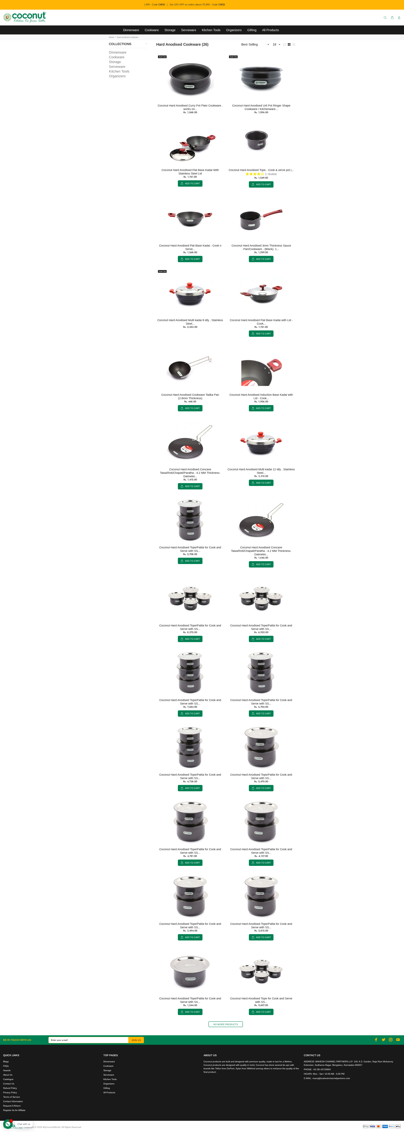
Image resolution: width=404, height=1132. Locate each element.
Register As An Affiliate (14, 1110)
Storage (115, 62)
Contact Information (13, 1101)
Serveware (117, 67)
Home (111, 37)
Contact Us (8, 1083)
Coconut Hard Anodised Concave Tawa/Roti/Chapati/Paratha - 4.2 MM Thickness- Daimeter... (190, 473)
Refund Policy (10, 1088)
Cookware (116, 57)
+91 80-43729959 (322, 1069)
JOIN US (136, 1040)
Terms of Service (11, 1097)
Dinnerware (117, 52)
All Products (109, 1092)
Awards (7, 1070)
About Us (7, 1075)
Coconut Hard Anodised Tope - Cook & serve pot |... (261, 170)
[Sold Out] (190, 77)
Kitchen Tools (119, 71)
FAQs (6, 1066)
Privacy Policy (10, 1092)
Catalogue (8, 1079)
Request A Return (12, 1106)
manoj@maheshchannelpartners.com (331, 1078)
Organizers (117, 76)
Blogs (6, 1061)
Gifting (106, 1088)
